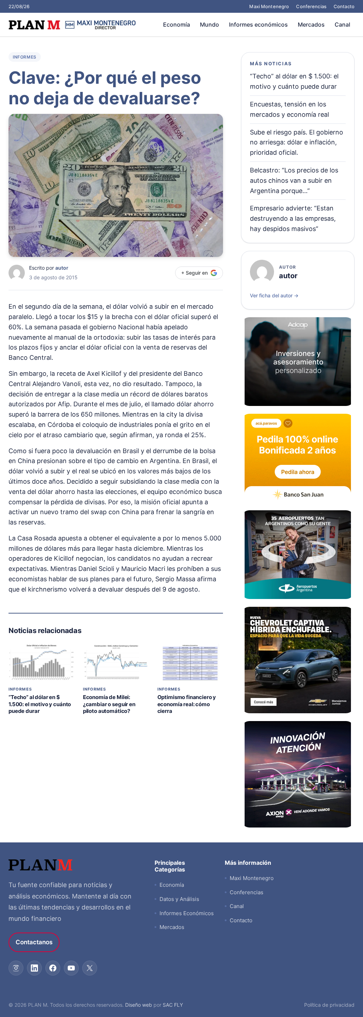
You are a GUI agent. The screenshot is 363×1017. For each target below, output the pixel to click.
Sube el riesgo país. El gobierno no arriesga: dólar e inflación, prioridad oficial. (296, 142)
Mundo (209, 24)
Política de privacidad (329, 1005)
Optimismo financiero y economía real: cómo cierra (186, 704)
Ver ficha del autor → (274, 295)
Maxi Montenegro (269, 6)
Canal (342, 24)
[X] (89, 968)
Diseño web (138, 1005)
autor (61, 268)
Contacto (344, 6)
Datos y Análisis (179, 899)
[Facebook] (52, 968)
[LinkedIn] (34, 968)
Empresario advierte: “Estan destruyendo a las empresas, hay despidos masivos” (293, 218)
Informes (25, 57)
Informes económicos (258, 24)
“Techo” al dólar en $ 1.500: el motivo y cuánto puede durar (40, 704)
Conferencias (311, 6)
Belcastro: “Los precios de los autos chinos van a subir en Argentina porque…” (294, 180)
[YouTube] (71, 968)
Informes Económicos (187, 913)
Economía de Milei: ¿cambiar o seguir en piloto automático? (109, 704)
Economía (176, 24)
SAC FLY (173, 1005)
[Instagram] (16, 968)
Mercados (311, 24)
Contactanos (34, 942)
